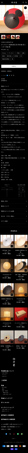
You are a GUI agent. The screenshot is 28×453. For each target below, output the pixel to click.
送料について (5, 411)
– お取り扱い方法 (6, 394)
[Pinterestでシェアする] (11, 75)
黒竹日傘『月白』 (7, 250)
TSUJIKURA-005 (21, 298)
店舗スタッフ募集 (6, 429)
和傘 (2, 385)
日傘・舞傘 (5, 390)
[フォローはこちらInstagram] (14, 434)
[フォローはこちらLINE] (18, 434)
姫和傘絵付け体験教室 (8, 419)
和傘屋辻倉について (7, 371)
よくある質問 (4, 424)
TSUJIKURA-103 (7, 274)
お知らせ (4, 376)
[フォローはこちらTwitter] (10, 434)
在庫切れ (14, 66)
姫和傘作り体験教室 (7, 415)
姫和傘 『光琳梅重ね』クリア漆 (7, 347)
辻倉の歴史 (5, 372)
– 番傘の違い (5, 392)
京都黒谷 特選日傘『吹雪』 (21, 251)
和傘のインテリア (6, 398)
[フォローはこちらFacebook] (6, 434)
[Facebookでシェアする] (7, 75)
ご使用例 (4, 380)
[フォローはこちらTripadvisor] (22, 434)
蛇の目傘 (4, 387)
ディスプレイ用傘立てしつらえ (21, 324)
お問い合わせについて (16, 424)
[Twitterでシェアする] (9, 75)
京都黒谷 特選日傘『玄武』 (7, 299)
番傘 (3, 389)
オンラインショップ (7, 407)
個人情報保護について (13, 426)
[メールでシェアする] (13, 75)
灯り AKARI (5, 402)
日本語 (13, 438)
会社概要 (3, 426)
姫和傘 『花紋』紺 (21, 346)
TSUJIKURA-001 (7, 323)
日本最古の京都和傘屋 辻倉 (7, 42)
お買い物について (6, 409)
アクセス (4, 374)
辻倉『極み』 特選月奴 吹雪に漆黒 (21, 275)
